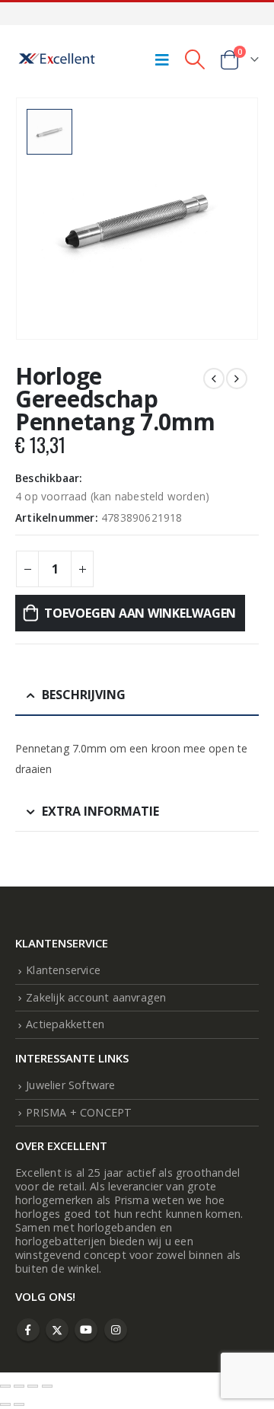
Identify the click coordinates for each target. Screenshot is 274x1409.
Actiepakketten (65, 1024)
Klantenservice (63, 970)
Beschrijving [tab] (84, 694)
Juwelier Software (70, 1085)
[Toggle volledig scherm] (19, 1386)
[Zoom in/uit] (5, 1386)
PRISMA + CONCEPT (79, 1112)
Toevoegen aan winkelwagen (140, 613)
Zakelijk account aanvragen (96, 997)
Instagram (115, 1329)
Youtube (86, 1329)
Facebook (28, 1329)
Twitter (57, 1329)
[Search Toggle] (194, 59)
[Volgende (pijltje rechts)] (19, 1404)
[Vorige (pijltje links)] (5, 1404)
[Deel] (32, 1386)
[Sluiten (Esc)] (47, 1386)
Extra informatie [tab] (100, 811)
